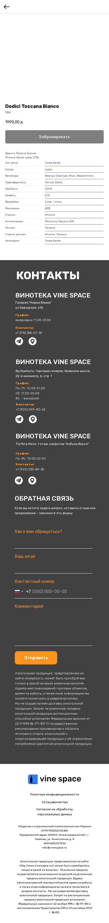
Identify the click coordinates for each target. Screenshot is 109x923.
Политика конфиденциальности (54, 794)
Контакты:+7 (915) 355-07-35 (35, 269)
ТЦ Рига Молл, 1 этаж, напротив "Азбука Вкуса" (52, 444)
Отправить (36, 657)
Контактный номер (34, 581)
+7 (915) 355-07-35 (28, 333)
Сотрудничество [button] (55, 802)
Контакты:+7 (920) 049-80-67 (40, 448)
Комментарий (29, 606)
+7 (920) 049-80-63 (30, 409)
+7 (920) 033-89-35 (30, 469)
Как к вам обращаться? (38, 531)
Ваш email (25, 556)
